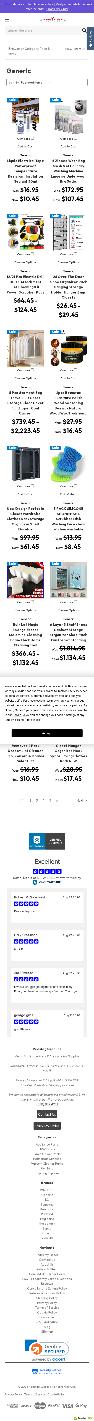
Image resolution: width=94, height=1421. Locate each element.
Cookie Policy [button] (21, 715)
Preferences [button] (33, 719)
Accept (47, 733)
